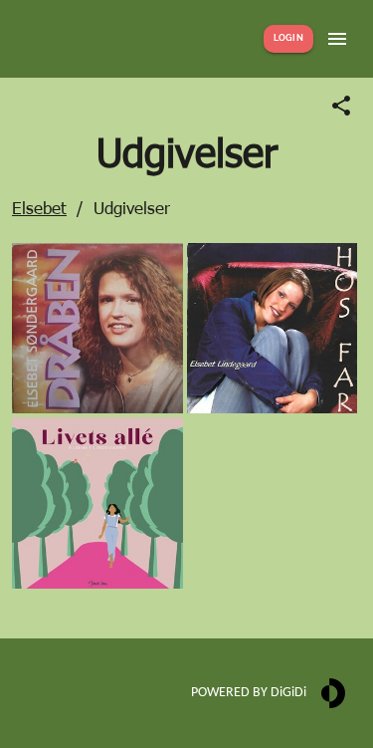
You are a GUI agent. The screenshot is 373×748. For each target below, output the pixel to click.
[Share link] (341, 105)
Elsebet (39, 207)
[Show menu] (337, 39)
